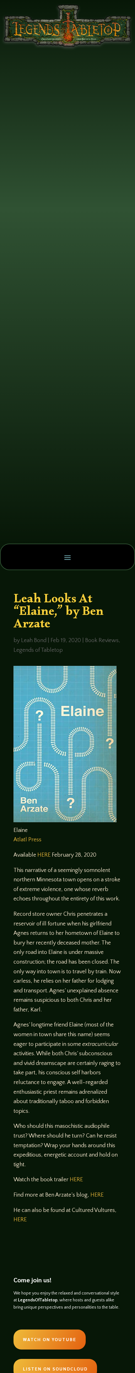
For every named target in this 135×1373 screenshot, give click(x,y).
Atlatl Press (27, 840)
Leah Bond (33, 640)
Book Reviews (102, 640)
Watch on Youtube (49, 1339)
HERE (44, 855)
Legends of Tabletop (38, 650)
